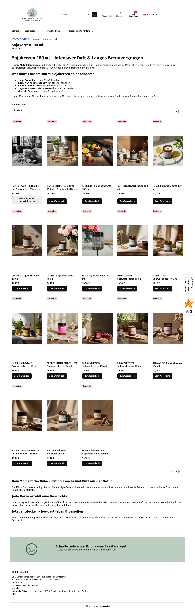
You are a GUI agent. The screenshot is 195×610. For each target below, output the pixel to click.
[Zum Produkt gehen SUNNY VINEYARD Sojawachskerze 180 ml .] (97, 328)
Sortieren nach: (19, 104)
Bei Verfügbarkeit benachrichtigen (27, 200)
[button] (94, 14)
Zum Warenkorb (56, 201)
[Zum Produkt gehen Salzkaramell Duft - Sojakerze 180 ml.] (62, 415)
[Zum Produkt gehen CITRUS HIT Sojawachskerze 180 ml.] (97, 151)
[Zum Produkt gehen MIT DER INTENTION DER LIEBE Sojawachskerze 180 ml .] (62, 328)
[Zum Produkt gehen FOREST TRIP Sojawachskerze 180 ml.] (168, 241)
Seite (171, 112)
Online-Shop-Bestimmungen (25, 585)
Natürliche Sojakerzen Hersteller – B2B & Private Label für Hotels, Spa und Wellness (51, 591)
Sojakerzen (35, 39)
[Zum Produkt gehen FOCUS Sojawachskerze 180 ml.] (168, 151)
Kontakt (15, 588)
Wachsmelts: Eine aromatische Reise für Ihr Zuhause (36, 580)
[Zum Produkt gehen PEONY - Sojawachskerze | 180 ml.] (62, 241)
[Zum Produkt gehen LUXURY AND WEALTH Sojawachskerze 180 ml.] (27, 328)
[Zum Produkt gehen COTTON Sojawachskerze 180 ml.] (132, 151)
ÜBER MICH (17, 582)
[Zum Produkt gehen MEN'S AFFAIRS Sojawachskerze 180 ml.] (132, 241)
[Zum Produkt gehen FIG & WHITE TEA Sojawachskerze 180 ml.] (132, 328)
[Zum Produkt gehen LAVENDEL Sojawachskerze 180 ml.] (27, 241)
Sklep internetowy (96, 606)
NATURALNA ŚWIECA (19, 39)
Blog (14, 594)
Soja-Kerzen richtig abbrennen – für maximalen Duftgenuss (39, 577)
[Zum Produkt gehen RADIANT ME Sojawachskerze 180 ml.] (168, 328)
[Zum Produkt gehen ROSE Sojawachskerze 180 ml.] (97, 241)
